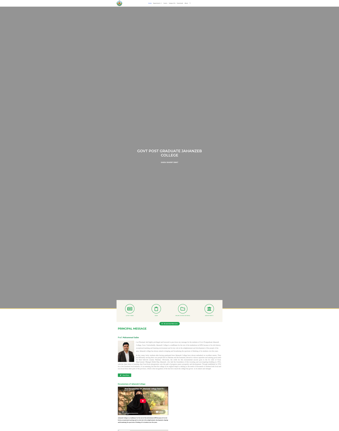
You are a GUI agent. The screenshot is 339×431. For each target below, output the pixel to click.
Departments (209, 315)
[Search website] (190, 3)
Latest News (130, 315)
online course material (182, 315)
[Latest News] (129, 308)
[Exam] (156, 308)
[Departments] (209, 308)
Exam (156, 315)
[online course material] (182, 308)
